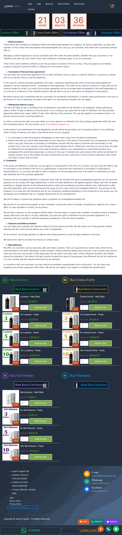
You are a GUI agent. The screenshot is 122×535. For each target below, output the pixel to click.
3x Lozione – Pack (29, 314)
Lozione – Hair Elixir (30, 296)
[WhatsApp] (116, 529)
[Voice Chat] (101, 529)
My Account (79, 4)
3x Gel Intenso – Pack (31, 410)
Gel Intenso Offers (74, 32)
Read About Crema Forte (92, 289)
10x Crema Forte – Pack (92, 350)
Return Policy (63, 4)
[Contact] (24, 530)
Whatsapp (97, 480)
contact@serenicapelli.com (57, 124)
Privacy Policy (15, 504)
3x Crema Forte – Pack (92, 314)
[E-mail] (87, 474)
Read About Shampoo (94, 384)
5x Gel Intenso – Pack (31, 428)
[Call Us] (108, 529)
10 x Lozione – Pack (30, 350)
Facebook (97, 488)
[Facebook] (87, 489)
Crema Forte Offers (47, 32)
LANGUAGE (90, 531)
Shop (30, 4)
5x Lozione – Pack (29, 332)
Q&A (39, 4)
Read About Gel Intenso (29, 384)
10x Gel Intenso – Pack (32, 446)
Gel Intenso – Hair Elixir (32, 392)
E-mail (95, 472)
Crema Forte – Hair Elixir (92, 296)
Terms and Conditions (19, 507)
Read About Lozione (27, 289)
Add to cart (40, 307)
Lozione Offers (10, 32)
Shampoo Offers (111, 32)
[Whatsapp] (87, 481)
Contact (31, 9)
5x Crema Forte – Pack (91, 332)
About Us (49, 4)
